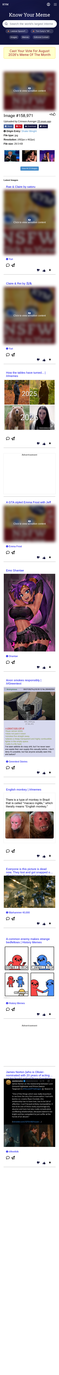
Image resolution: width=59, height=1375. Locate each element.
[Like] (44, 271)
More (44, 126)
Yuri (11, 259)
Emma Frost (15, 546)
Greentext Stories (18, 761)
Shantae (13, 656)
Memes (25, 37)
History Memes (17, 1003)
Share (9, 126)
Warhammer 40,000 (19, 912)
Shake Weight (29, 131)
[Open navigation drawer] (55, 4)
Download (31, 126)
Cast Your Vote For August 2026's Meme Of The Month (29, 53)
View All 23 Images (29, 168)
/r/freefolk (14, 1151)
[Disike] (38, 270)
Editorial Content (41, 37)
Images (14, 37)
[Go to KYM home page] (5, 4)
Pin (19, 126)
